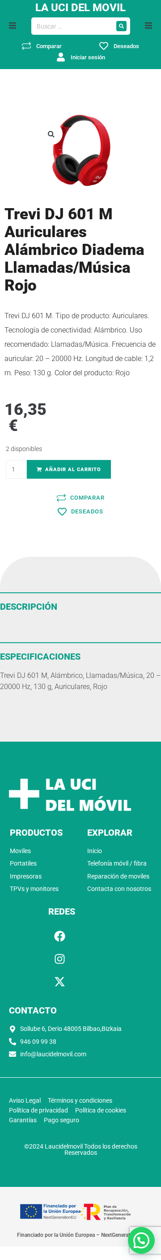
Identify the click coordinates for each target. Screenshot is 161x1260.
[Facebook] (59, 936)
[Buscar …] (72, 26)
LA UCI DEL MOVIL (80, 7)
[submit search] (121, 26)
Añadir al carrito (73, 469)
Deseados (126, 46)
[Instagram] (59, 959)
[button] (12, 25)
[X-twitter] (59, 981)
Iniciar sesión (88, 57)
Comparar (49, 46)
